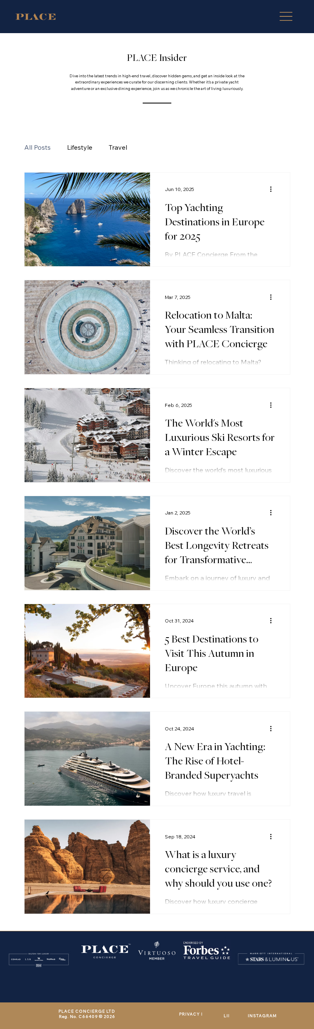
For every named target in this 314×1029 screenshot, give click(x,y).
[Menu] (286, 16)
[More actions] (274, 189)
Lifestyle (79, 147)
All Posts (37, 147)
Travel (118, 147)
